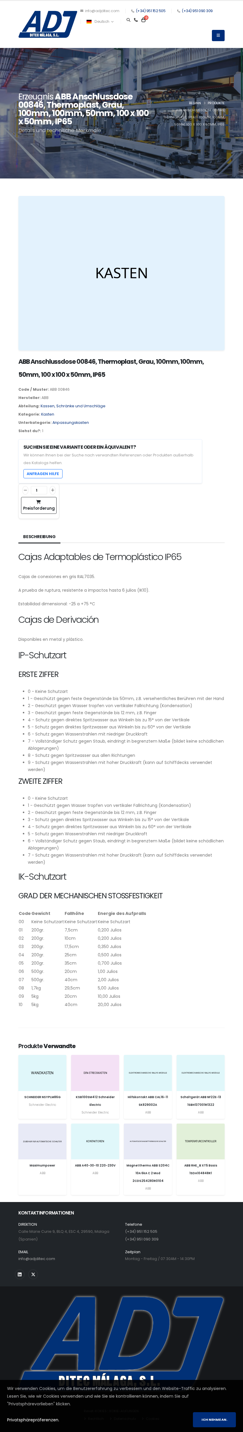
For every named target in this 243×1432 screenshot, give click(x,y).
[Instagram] (20, 1274)
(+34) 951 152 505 (151, 10)
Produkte (216, 103)
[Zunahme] (52, 490)
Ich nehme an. (214, 1419)
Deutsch (102, 21)
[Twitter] (33, 1274)
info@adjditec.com (101, 10)
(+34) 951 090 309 (197, 10)
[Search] (128, 20)
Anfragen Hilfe (43, 473)
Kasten (47, 414)
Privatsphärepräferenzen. (33, 1420)
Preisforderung (39, 508)
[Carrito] (143, 20)
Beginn (195, 103)
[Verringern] (25, 490)
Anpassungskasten (70, 422)
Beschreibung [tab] (39, 537)
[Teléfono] (136, 20)
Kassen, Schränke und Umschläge (73, 405)
